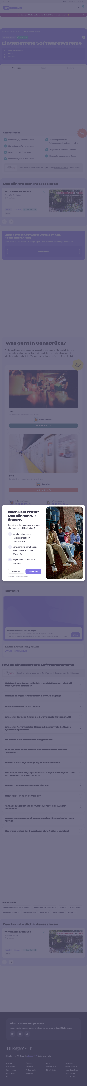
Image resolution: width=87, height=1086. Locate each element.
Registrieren (33, 571)
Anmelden (16, 571)
